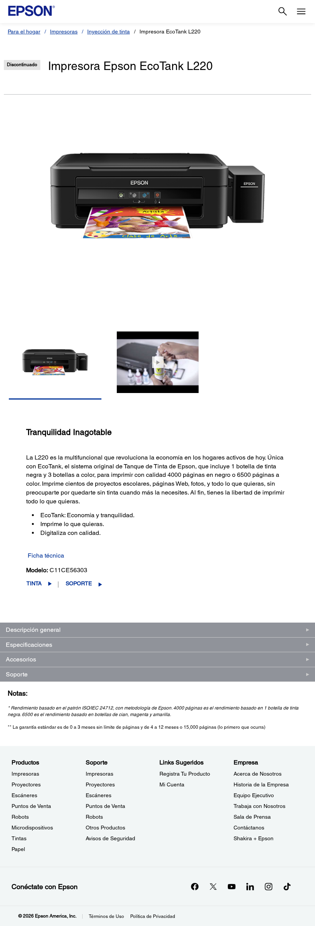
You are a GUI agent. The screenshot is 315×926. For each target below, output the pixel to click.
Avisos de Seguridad (110, 838)
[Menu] (301, 11)
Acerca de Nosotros (258, 774)
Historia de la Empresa (261, 784)
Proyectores (26, 784)
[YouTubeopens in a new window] (232, 886)
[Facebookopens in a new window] (195, 886)
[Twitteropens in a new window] (213, 886)
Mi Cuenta (171, 784)
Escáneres (24, 795)
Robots (20, 817)
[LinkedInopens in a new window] (250, 886)
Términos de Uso (106, 916)
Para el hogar (24, 31)
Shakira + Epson (254, 838)
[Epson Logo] (31, 11)
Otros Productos (105, 827)
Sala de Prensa (252, 817)
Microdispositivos (32, 827)
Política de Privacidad (152, 916)
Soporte (79, 583)
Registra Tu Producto (184, 774)
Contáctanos (249, 827)
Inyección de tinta (108, 31)
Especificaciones (29, 644)
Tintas (19, 838)
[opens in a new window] (287, 886)
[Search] (283, 11)
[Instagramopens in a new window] (268, 886)
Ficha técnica (46, 555)
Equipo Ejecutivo (254, 795)
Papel (18, 849)
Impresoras (64, 31)
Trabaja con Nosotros (259, 806)
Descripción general (33, 629)
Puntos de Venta (31, 806)
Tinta (34, 583)
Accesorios (21, 659)
